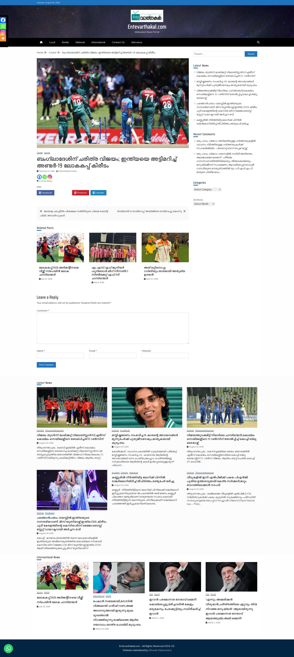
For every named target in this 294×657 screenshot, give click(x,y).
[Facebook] (39, 177)
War (151, 594)
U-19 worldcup (45, 181)
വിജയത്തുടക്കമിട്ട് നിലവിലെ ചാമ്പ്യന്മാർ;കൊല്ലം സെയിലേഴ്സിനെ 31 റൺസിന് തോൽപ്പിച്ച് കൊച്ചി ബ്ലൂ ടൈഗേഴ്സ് (226, 94)
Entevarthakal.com (147, 26)
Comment (43, 310)
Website (146, 350)
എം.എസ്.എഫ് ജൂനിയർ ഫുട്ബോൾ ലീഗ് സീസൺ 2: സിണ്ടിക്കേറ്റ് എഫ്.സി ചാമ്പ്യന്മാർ (110, 272)
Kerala (65, 42)
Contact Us (118, 42)
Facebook (46, 192)
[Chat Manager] (8, 648)
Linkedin (99, 192)
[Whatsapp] (44, 177)
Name (41, 350)
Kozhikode (125, 430)
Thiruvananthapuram (54, 430)
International (98, 42)
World (46, 592)
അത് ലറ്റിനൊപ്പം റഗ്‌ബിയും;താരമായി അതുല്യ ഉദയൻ (164, 271)
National (80, 42)
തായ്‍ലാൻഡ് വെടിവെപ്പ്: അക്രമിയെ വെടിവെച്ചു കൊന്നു (149, 211)
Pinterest (81, 192)
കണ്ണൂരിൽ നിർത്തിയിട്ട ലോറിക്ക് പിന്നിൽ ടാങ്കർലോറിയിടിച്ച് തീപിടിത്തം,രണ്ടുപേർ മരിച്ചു (143, 479)
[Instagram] (49, 177)
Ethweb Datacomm (159, 650)
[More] (3, 38)
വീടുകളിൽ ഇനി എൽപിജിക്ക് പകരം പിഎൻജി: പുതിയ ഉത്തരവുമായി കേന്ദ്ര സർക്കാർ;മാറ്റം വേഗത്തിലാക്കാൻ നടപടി (217, 481)
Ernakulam (50, 513)
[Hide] (1, 44)
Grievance (136, 42)
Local (52, 42)
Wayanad (133, 473)
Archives (198, 199)
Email (93, 350)
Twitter (64, 192)
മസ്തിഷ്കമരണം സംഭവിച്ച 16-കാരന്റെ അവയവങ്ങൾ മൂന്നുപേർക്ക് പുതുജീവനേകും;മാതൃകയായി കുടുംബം (145, 439)
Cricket (40, 153)
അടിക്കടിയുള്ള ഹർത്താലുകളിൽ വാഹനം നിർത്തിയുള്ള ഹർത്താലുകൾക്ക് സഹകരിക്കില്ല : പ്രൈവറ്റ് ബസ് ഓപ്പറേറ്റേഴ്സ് (226, 144)
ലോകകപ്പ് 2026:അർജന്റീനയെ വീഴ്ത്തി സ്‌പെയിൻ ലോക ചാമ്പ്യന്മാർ (59, 271)
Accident (116, 473)
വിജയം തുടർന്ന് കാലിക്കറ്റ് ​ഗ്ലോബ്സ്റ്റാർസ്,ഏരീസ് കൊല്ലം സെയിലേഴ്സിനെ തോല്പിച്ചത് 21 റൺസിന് (71, 437)
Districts (40, 430)
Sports (47, 153)
